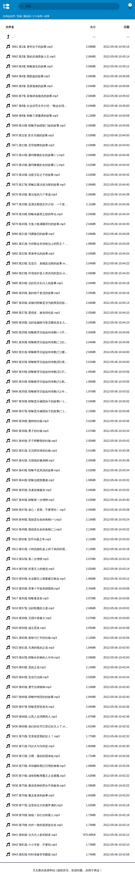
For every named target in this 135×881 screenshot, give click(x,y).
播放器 (27, 16)
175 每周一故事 (41, 16)
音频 (19, 16)
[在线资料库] (6, 6)
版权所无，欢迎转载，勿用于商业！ (79, 870)
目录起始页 (9, 16)
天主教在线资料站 (44, 870)
